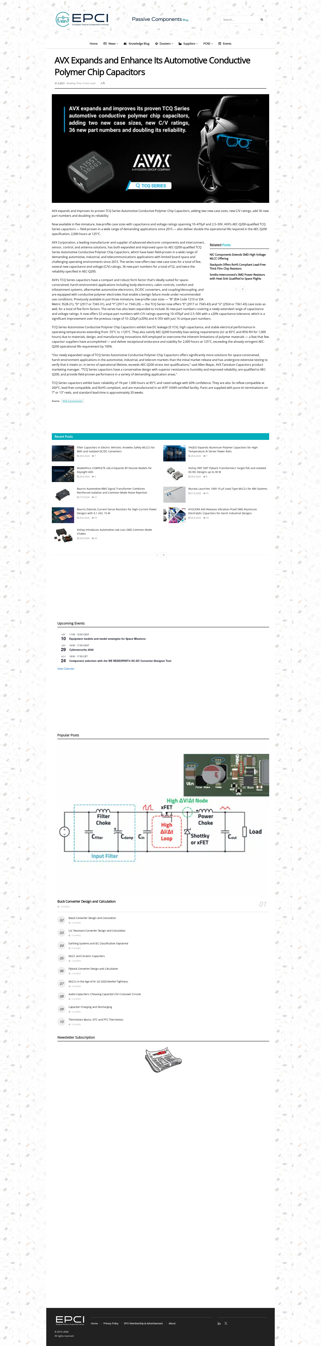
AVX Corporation (72, 401)
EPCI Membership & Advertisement (143, 1323)
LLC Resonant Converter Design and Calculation (97, 930)
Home (94, 43)
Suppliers (189, 43)
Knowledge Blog (139, 43)
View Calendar (65, 668)
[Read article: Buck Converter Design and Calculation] (163, 820)
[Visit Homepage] (160, 19)
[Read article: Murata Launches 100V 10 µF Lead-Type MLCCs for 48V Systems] (174, 495)
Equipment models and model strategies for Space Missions (107, 638)
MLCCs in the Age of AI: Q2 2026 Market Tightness (98, 981)
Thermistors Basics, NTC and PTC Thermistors (96, 1019)
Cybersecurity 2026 (81, 649)
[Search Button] (262, 19)
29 (95, 538)
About (172, 1323)
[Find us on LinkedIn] (219, 1323)
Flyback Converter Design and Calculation (93, 968)
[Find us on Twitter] (226, 1323)
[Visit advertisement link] (160, 1194)
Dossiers (165, 43)
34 (207, 517)
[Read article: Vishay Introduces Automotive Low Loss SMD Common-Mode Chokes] (63, 536)
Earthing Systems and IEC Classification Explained (98, 943)
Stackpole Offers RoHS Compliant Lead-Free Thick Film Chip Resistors (238, 266)
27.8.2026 (84, 497)
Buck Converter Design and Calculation (86, 901)
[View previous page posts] (236, 289)
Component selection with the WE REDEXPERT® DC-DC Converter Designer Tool (120, 661)
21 (95, 497)
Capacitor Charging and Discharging (90, 1007)
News (112, 43)
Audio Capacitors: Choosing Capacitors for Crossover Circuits (105, 994)
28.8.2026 (84, 456)
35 (207, 493)
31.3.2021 (60, 83)
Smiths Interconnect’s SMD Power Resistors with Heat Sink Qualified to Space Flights (237, 276)
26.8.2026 (84, 517)
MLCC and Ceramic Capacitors (87, 956)
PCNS (206, 43)
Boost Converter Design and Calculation (92, 918)
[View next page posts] (243, 289)
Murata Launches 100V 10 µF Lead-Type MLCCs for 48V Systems (227, 488)
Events (227, 43)
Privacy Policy (111, 1323)
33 (95, 517)
